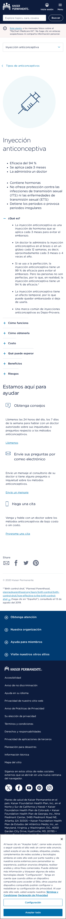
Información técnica (17, 754)
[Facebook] (18, 787)
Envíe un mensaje (17, 492)
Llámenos (12, 442)
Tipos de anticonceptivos (22, 65)
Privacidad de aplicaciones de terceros (28, 739)
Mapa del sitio (13, 762)
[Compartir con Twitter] (26, 562)
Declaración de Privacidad (33, 895)
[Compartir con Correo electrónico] (6, 562)
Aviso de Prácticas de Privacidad (24, 708)
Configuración (33, 902)
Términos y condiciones (19, 723)
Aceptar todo (33, 912)
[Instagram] (48, 787)
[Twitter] (8, 787)
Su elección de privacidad (20, 716)
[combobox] (24, 18)
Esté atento (16, 28)
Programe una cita (18, 533)
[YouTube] (28, 787)
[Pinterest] (38, 787)
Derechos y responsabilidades (23, 731)
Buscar (56, 17)
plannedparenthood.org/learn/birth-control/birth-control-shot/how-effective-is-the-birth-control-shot (31, 595)
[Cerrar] (62, 839)
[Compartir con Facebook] (16, 562)
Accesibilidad (13, 677)
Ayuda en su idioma (17, 693)
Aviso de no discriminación (21, 685)
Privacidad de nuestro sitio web (24, 700)
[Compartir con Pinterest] (35, 562)
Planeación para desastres (20, 747)
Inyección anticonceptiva (22, 47)
